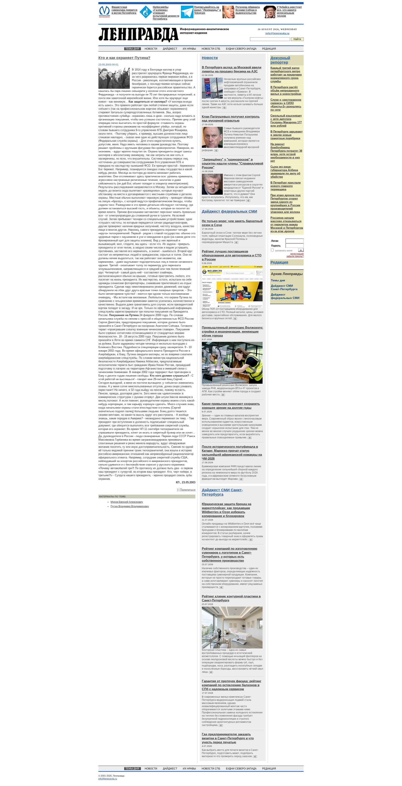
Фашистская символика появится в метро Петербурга (124, 10)
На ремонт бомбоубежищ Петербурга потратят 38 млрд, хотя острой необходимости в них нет (286, 152)
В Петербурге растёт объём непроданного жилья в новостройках (286, 90)
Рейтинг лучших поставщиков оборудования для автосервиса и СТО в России (232, 255)
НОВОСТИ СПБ (211, 48)
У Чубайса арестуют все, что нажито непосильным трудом (289, 11)
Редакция (279, 262)
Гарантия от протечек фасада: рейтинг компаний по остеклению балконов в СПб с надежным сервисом (231, 685)
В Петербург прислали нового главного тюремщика (286, 186)
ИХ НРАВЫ (190, 48)
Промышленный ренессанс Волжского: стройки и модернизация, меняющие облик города (232, 331)
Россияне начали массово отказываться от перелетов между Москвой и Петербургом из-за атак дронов (287, 224)
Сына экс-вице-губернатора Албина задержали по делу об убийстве (285, 171)
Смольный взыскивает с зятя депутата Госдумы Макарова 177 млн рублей (286, 120)
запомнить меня (283, 250)
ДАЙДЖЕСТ (170, 48)
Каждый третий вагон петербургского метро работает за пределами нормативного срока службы (286, 74)
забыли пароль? (295, 256)
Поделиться (187, 489)
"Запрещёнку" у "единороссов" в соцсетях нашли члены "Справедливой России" (232, 163)
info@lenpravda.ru (277, 33)
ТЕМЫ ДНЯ (132, 48)
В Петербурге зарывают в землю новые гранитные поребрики (287, 135)
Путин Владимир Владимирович (130, 506)
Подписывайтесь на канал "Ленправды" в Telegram (207, 10)
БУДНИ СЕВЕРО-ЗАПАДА (241, 48)
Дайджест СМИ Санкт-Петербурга (222, 492)
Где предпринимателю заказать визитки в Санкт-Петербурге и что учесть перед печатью (228, 738)
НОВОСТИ (151, 48)
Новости (210, 58)
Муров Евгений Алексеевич (127, 501)
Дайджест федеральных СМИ (229, 211)
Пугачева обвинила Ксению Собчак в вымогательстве (248, 10)
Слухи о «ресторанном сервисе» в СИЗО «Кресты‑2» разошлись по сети (286, 104)
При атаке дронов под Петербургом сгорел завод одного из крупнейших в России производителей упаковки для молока (285, 204)
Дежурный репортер (280, 60)
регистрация (297, 253)
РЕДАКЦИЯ (269, 48)
